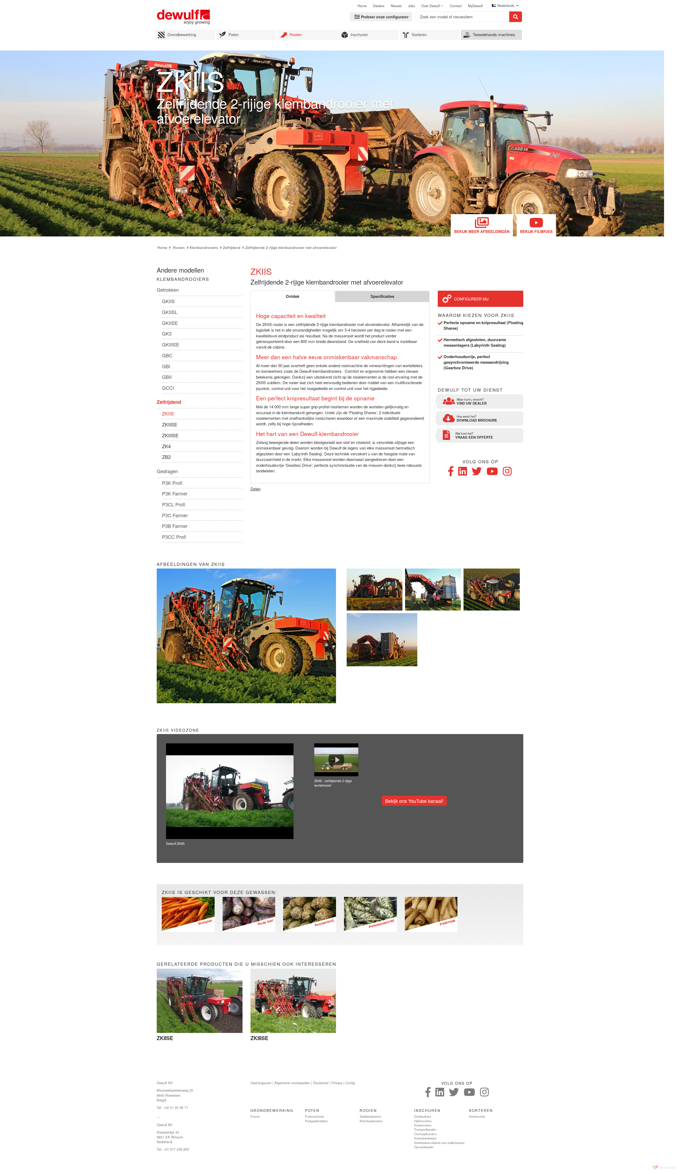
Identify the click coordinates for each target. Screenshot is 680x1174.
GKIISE (170, 322)
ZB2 (166, 456)
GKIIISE (170, 344)
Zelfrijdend (231, 247)
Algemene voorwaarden (292, 1082)
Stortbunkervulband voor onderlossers (439, 1143)
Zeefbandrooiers (370, 1116)
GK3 (167, 333)
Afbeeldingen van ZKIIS (191, 564)
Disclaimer (321, 1082)
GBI (166, 366)
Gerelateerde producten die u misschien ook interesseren (246, 964)
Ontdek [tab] (292, 296)
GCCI (168, 387)
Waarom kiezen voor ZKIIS (476, 315)
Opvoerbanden (424, 1147)
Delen (255, 488)
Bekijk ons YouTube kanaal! (414, 800)
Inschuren (359, 34)
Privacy (337, 1082)
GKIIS (168, 301)
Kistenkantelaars (425, 1138)
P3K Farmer (175, 493)
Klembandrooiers (204, 247)
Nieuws (396, 5)
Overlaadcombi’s (425, 1134)
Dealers (378, 5)
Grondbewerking (181, 34)
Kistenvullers (423, 1125)
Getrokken (168, 289)
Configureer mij (471, 299)
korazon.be (667, 1167)
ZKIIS (168, 413)
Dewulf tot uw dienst (470, 390)
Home (362, 5)
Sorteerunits (477, 1116)
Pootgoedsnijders (316, 1121)
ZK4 (166, 446)
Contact (456, 5)
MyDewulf (475, 5)
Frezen (255, 1116)
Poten (233, 34)
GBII (167, 376)
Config (350, 1082)
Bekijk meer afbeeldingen (481, 231)
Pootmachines (314, 1116)
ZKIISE (169, 424)
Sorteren (419, 34)
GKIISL (169, 311)
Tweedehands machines (494, 34)
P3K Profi (172, 482)
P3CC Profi (174, 536)
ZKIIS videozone (178, 730)
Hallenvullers (423, 1121)
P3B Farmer (175, 525)
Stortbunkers (422, 1116)
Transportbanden (425, 1129)
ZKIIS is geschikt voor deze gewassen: (219, 892)
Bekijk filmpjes (536, 231)
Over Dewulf (430, 5)
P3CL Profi (173, 504)
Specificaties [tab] (382, 296)
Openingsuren (260, 1082)
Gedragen (167, 471)
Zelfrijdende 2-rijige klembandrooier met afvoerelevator (291, 247)
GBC (167, 355)
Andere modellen (180, 269)
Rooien (296, 34)
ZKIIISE (170, 435)
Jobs (411, 5)
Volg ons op (480, 462)
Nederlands (506, 5)
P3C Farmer (175, 515)
